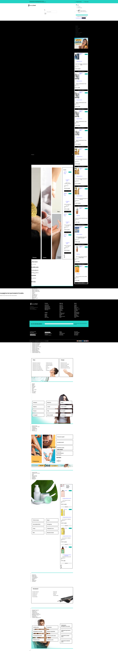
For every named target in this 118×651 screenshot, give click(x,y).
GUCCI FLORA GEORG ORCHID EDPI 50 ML (81, 179)
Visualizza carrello (79, 18)
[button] (74, 21)
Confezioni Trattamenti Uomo (36, 617)
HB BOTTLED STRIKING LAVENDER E (67, 183)
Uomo (32, 608)
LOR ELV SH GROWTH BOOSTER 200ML (81, 218)
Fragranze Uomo (67, 180)
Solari (32, 424)
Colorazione (34, 392)
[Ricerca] (45, 13)
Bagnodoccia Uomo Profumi (36, 163)
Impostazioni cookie (48, 332)
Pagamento (84, 18)
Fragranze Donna (79, 156)
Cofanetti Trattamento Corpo (36, 352)
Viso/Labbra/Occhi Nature (36, 473)
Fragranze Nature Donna (67, 498)
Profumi (32, 154)
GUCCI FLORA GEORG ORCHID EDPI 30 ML (81, 160)
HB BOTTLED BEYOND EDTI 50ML (67, 225)
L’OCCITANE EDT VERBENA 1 (66, 538)
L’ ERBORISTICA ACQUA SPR (66, 556)
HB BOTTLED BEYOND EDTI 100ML (67, 246)
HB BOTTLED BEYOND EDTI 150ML (81, 140)
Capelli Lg (78, 215)
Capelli (32, 382)
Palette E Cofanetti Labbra (36, 291)
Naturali (32, 470)
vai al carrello (80, 7)
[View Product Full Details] (63, 493)
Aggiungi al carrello (67, 211)
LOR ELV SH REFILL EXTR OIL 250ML (81, 276)
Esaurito (66, 490)
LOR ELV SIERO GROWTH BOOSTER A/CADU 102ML (81, 257)
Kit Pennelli (33, 581)
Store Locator (86, 1)
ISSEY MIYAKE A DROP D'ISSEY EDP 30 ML (82, 11)
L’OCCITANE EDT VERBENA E (66, 519)
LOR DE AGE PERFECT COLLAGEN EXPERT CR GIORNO (81, 237)
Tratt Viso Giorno (79, 234)
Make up (32, 286)
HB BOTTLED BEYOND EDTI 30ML (67, 205)
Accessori (33, 573)
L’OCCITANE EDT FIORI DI (66, 500)
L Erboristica (66, 555)
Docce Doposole (34, 430)
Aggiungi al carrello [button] (81, 54)
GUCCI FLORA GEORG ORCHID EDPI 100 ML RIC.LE (81, 199)
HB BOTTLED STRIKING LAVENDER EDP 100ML (81, 64)
